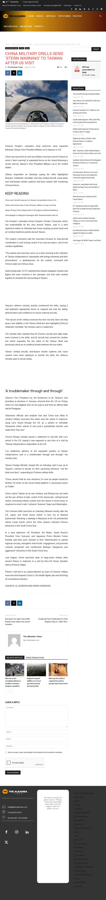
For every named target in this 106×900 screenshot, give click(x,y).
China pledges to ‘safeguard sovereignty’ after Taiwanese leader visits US (31, 215)
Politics (77, 16)
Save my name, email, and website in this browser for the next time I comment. (35, 752)
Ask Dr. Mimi (26, 26)
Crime (76, 836)
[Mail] (84, 9)
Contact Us (77, 5)
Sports (38, 26)
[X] (97, 9)
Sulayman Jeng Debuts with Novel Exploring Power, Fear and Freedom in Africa (86, 187)
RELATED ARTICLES (15, 658)
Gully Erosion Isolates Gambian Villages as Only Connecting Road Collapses (85, 221)
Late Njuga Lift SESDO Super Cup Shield (87, 240)
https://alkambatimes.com (31, 640)
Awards (77, 801)
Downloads (67, 5)
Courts (76, 832)
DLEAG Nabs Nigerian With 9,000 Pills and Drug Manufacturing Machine (86, 121)
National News (79, 820)
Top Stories (64, 16)
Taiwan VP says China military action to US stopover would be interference (31, 210)
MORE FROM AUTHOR (35, 658)
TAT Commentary (80, 844)
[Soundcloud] (89, 9)
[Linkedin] (80, 9)
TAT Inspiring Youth (81, 859)
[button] (100, 16)
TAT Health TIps (80, 855)
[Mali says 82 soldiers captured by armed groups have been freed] (58, 669)
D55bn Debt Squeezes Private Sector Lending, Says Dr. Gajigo (86, 130)
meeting (31, 518)
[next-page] (11, 691)
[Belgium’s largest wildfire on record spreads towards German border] (36, 669)
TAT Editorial (78, 847)
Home (31, 16)
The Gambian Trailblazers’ (83, 875)
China (30, 44)
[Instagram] (76, 9)
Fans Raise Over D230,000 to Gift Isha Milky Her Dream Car (86, 102)
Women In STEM (80, 882)
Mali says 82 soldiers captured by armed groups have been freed (58, 681)
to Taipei (22, 565)
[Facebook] (72, 9)
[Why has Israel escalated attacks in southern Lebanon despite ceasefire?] (14, 669)
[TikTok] (93, 9)
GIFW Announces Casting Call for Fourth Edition (85, 198)
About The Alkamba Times (12, 5)
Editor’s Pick (10, 26)
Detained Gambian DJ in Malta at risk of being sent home (86, 111)
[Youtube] (101, 9)
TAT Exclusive (79, 851)
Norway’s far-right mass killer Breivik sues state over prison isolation (17, 622)
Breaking (77, 805)
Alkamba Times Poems (82, 828)
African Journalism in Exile (88, 70)
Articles (50, 16)
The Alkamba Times (15, 67)
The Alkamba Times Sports (84, 867)
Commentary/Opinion (82, 813)
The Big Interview (80, 871)
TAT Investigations (80, 863)
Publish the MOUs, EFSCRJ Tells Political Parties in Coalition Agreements (84, 141)
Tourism (77, 878)
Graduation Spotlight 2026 (52, 5)
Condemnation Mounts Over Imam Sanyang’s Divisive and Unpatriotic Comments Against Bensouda (85, 175)
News (39, 16)
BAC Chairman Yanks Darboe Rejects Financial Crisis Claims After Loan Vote (87, 152)
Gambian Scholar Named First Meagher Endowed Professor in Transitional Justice (87, 162)
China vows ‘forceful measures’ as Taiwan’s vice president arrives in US (30, 200)
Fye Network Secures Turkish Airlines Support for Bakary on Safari (86, 231)
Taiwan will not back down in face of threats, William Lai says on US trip (30, 205)
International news (19, 44)
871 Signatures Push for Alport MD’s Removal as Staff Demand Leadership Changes (86, 208)
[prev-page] (6, 691)
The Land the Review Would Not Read (86, 94)
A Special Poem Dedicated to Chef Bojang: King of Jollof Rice (53, 620)
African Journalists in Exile (32, 5)
